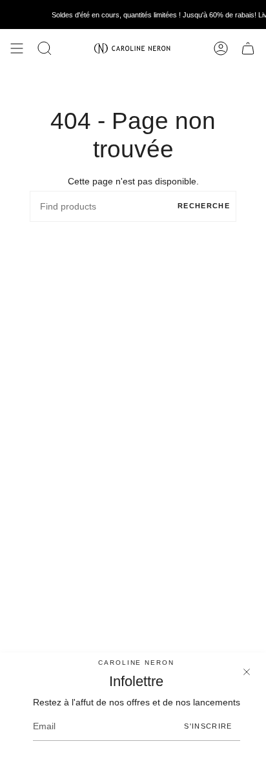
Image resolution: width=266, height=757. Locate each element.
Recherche (204, 206)
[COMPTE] (221, 48)
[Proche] (246, 671)
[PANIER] (248, 48)
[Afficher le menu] (16, 48)
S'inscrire (208, 726)
